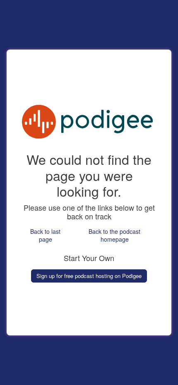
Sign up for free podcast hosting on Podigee (89, 276)
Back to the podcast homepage (114, 235)
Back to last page (45, 235)
